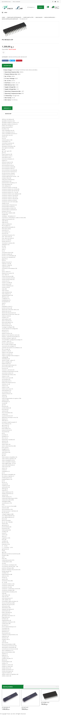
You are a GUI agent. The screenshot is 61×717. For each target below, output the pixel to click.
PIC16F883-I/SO (45, 702)
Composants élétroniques (14, 17)
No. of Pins (8, 76)
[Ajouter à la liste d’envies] (3, 52)
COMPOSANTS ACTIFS (28, 17)
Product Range (7, 70)
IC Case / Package (9, 78)
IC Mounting (8, 95)
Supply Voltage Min (10, 87)
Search (40, 7)
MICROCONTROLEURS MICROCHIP (10, 19)
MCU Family (8, 97)
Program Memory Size (11, 74)
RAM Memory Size (10, 85)
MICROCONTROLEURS (49, 17)
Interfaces (7, 82)
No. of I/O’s (8, 80)
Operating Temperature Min (13, 91)
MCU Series (8, 100)
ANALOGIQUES (39, 17)
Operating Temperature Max (13, 93)
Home (3, 17)
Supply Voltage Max (10, 89)
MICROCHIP (8, 113)
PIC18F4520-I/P (6, 707)
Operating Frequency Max (12, 72)
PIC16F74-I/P (25, 707)
